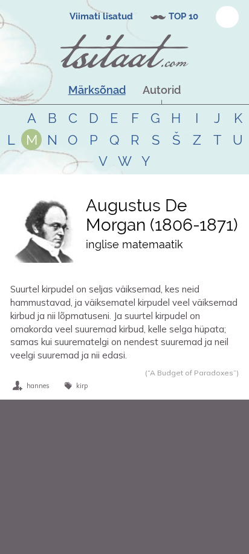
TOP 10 (183, 16)
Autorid (162, 90)
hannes (38, 385)
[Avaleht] (124, 51)
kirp (82, 385)
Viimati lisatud (101, 16)
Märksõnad (97, 90)
